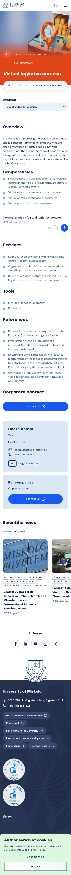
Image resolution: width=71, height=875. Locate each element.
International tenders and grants (25, 738)
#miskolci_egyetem (45, 644)
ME (9, 85)
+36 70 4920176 (23, 454)
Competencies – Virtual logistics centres (32, 217)
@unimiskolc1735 (35, 644)
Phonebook (12, 723)
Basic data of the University (22, 730)
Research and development (16, 85)
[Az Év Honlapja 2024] (14, 769)
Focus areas (23, 85)
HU (10, 816)
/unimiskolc (15, 644)
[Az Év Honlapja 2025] (14, 795)
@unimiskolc (55, 644)
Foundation (13, 745)
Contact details (40, 745)
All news (19, 531)
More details (35, 857)
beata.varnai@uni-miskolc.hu (30, 449)
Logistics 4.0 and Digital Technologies (31, 58)
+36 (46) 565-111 (19, 706)
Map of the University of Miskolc (24, 715)
